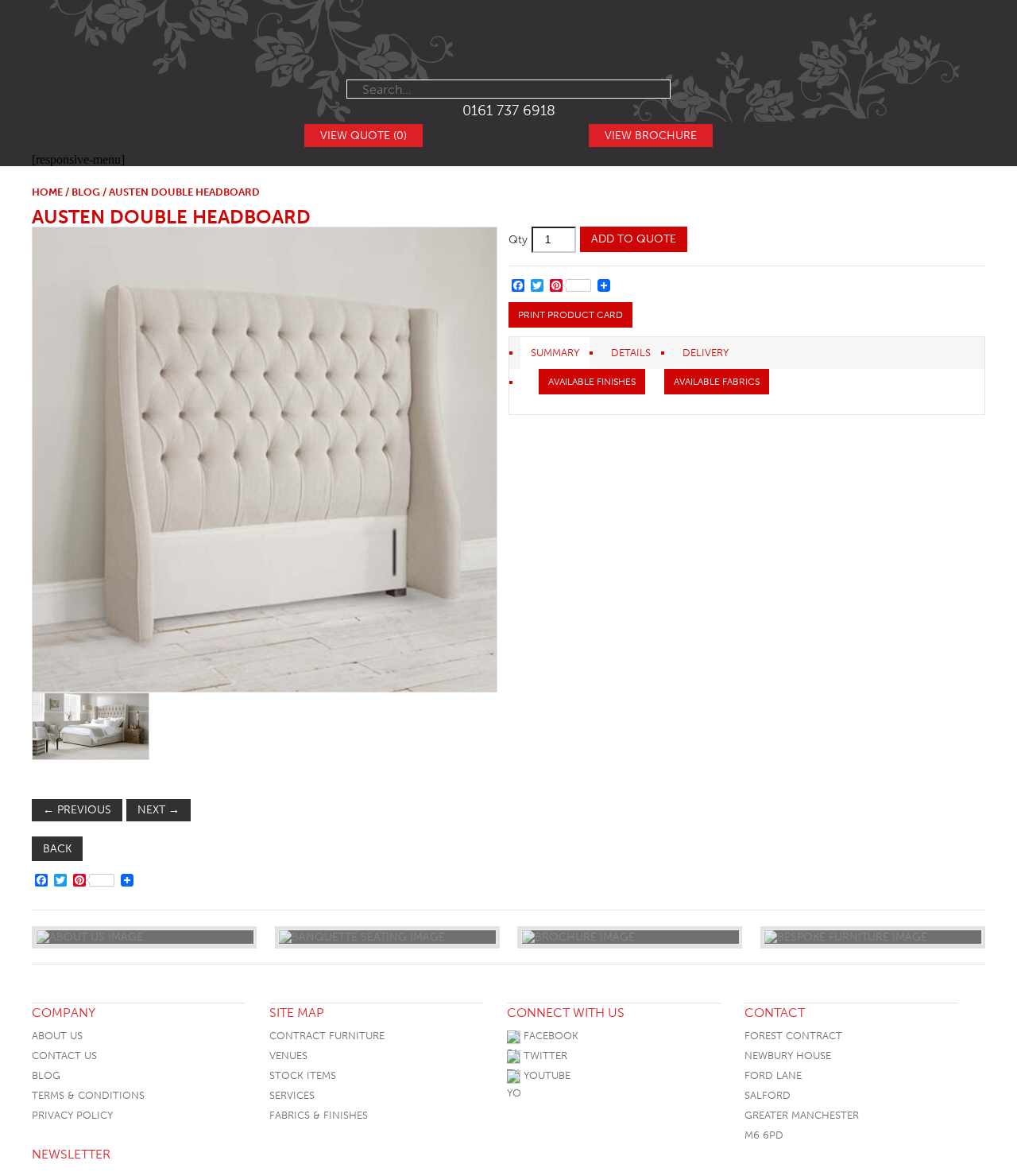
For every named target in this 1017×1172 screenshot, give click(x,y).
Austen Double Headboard (171, 216)
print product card (570, 314)
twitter (543, 1055)
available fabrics (717, 381)
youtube (545, 1075)
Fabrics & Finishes (318, 1115)
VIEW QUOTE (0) (363, 135)
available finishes (592, 381)
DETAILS (631, 353)
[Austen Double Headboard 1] (264, 460)
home (47, 192)
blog (86, 192)
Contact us (64, 1055)
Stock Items (302, 1075)
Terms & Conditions (88, 1095)
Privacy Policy (72, 1115)
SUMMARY (555, 353)
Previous (77, 810)
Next (158, 810)
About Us (57, 1036)
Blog (46, 1075)
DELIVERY (706, 353)
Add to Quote (633, 239)
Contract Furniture (327, 1036)
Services (292, 1095)
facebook (549, 1036)
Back (57, 849)
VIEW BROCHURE (651, 135)
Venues (288, 1055)
